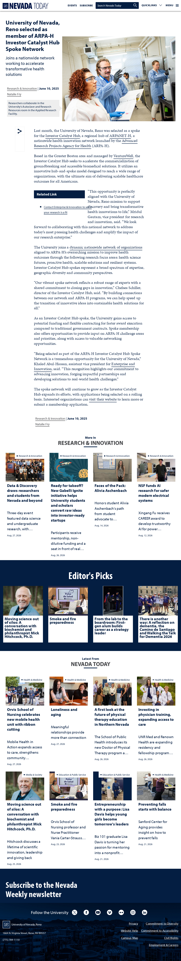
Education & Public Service (72, 774)
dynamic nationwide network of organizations (106, 247)
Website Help (129, 930)
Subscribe (86, 5)
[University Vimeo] (109, 912)
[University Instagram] (133, 912)
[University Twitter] (74, 912)
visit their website (103, 399)
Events (72, 5)
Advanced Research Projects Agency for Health (86, 143)
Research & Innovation (22, 88)
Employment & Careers (163, 945)
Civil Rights (171, 938)
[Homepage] (24, 6)
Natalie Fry (14, 94)
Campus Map (129, 938)
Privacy (133, 923)
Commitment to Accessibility (159, 930)
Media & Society (34, 774)
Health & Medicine (33, 679)
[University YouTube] (98, 912)
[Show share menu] (19, 131)
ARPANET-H (120, 135)
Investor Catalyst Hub (62, 135)
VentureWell (123, 156)
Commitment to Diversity (162, 923)
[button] (152, 5)
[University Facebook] (86, 912)
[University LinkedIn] (144, 912)
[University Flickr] (121, 912)
